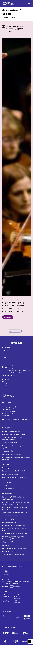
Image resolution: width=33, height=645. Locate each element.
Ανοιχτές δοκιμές (8, 519)
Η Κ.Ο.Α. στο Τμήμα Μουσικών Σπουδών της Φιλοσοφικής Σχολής (15, 503)
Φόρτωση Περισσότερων (15, 331)
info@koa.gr (5, 415)
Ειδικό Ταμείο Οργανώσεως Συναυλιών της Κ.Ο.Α (15, 447)
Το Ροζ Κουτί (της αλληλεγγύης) (13, 554)
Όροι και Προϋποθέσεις (20, 370)
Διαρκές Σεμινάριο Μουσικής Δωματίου (15, 533)
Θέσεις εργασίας (7, 451)
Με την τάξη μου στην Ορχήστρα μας (14, 525)
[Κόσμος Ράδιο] (15, 641)
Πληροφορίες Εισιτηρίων (10, 474)
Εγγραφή (8, 367)
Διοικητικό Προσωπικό (9, 442)
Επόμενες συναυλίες (9, 468)
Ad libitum (5, 545)
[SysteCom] (16, 601)
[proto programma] (15, 633)
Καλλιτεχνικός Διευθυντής (11, 431)
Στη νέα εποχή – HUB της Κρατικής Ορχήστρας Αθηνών (13, 498)
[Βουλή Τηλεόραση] (25, 641)
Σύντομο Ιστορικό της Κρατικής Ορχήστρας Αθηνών (12, 438)
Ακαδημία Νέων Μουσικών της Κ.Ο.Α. (14, 512)
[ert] (5, 633)
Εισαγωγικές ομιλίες (9, 522)
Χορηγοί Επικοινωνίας (9, 488)
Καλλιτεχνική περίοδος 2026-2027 (13, 471)
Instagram (5, 379)
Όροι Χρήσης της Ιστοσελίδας (12, 454)
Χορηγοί (5, 485)
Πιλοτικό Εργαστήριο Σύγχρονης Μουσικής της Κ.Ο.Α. (13, 538)
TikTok (4, 385)
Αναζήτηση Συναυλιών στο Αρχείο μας (16, 419)
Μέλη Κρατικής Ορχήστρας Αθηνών (14, 434)
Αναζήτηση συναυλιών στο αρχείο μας (15, 477)
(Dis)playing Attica (8, 542)
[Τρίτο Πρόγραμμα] (5, 641)
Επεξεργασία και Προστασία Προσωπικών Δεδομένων (16, 458)
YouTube (5, 383)
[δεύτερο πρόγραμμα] (25, 633)
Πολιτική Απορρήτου (16, 372)
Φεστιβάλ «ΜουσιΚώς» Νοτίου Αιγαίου (15, 548)
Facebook (5, 381)
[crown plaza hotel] (6, 601)
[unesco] (27, 617)
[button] (29, 3)
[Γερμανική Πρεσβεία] (6, 617)
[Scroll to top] (29, 642)
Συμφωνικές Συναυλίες (10, 299)
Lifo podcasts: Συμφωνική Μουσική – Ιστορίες (14, 508)
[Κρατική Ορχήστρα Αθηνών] (8, 3)
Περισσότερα (7, 317)
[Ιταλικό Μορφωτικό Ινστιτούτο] (16, 617)
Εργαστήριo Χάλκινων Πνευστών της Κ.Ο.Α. (14, 529)
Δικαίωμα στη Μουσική (10, 516)
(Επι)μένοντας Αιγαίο (9, 551)
